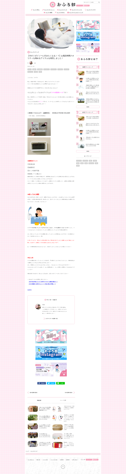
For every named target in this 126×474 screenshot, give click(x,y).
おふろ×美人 (36, 9)
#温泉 (82, 163)
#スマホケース (46, 69)
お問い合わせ (74, 459)
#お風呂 (34, 69)
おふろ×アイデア (91, 9)
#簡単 (40, 71)
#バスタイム (60, 69)
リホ (35, 63)
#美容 (78, 163)
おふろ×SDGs (61, 12)
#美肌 (86, 163)
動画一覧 (38, 459)
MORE (88, 106)
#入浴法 (35, 71)
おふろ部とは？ (31, 459)
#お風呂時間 (40, 69)
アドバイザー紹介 (53, 459)
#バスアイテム (53, 69)
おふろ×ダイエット (49, 9)
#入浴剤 (95, 160)
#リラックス (66, 69)
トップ (27, 451)
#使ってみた (30, 71)
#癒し (90, 160)
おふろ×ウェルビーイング (76, 12)
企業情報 (62, 459)
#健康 (78, 165)
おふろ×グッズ (63, 9)
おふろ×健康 (49, 12)
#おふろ (29, 69)
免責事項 (68, 459)
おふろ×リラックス (77, 9)
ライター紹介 (45, 459)
